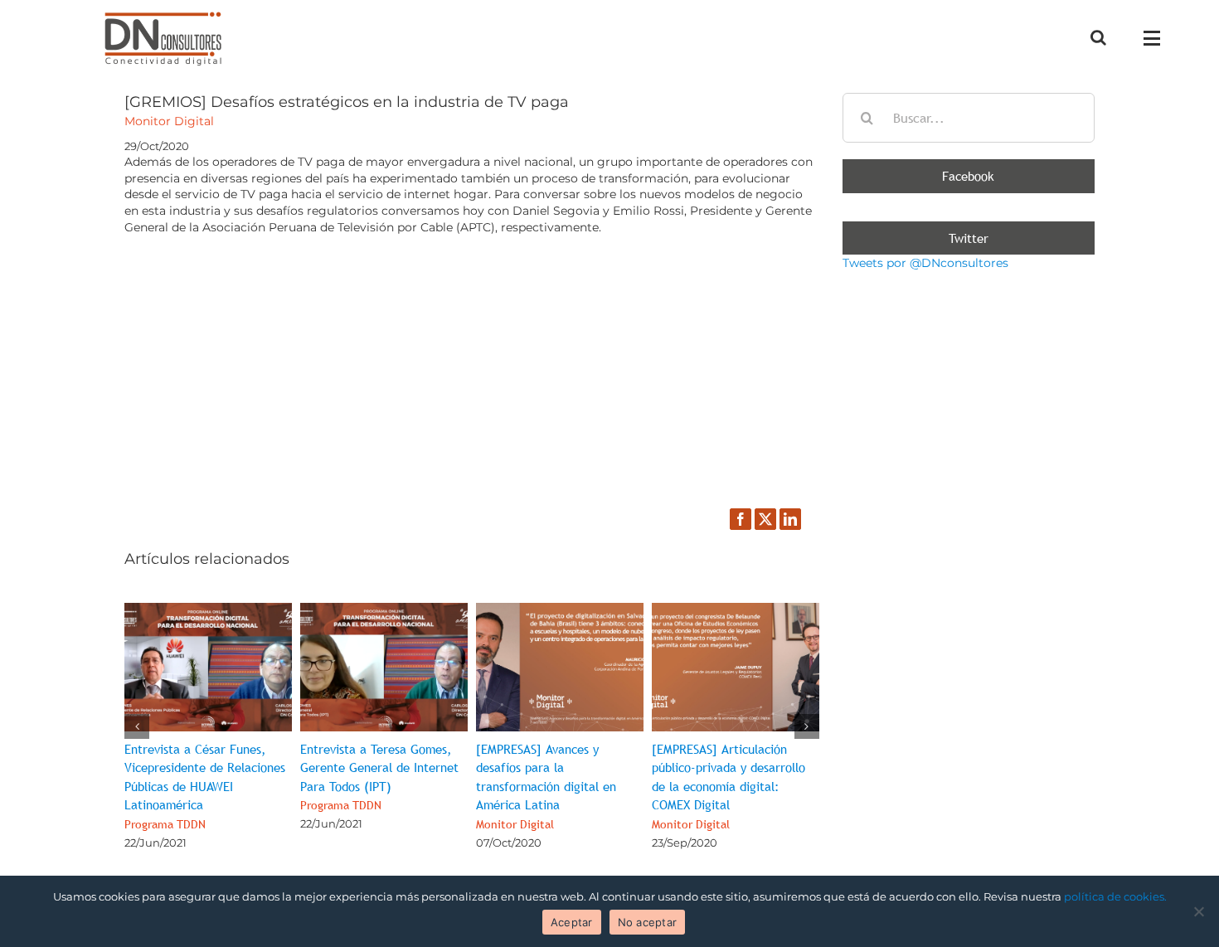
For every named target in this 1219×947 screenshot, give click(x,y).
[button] (136, 726)
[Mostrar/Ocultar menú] (1155, 38)
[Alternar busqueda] (1098, 37)
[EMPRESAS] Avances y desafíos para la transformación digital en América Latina (546, 786)
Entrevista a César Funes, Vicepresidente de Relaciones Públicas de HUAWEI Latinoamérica (204, 786)
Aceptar (572, 922)
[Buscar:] (969, 116)
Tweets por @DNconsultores (925, 262)
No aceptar (647, 922)
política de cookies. (1115, 896)
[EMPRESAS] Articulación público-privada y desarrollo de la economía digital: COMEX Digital (728, 786)
